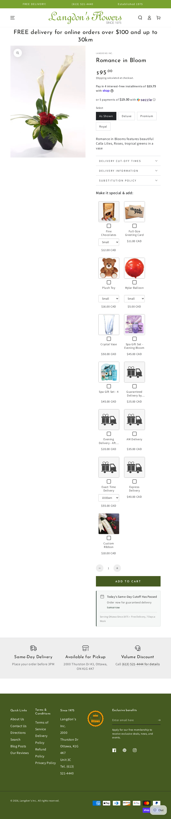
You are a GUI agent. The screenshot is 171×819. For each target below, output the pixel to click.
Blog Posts (18, 746)
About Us (17, 719)
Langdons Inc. (104, 53)
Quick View (109, 211)
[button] (140, 17)
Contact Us (18, 726)
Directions (18, 732)
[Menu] (12, 17)
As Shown (106, 116)
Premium (146, 116)
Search (15, 739)
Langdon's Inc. (28, 800)
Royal (103, 126)
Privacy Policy (45, 763)
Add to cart (128, 581)
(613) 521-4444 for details (141, 664)
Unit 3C (65, 760)
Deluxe (127, 116)
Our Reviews (19, 753)
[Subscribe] (159, 720)
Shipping (101, 77)
